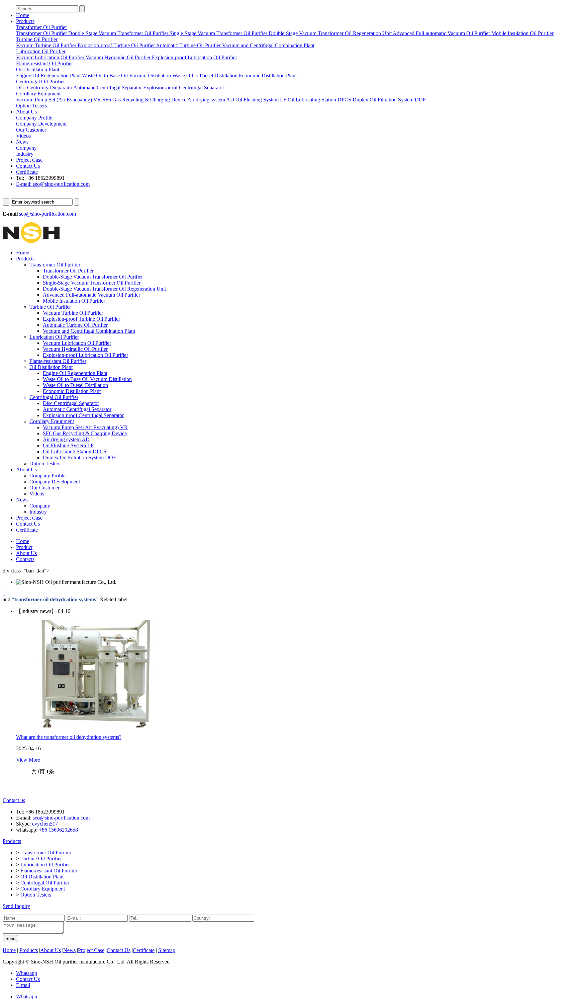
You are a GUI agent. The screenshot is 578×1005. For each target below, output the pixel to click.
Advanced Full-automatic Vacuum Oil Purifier (91, 295)
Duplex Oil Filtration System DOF (79, 457)
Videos (36, 493)
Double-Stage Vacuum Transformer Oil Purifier (93, 277)
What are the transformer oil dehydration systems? (68, 737)
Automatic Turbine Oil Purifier (75, 325)
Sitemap (166, 950)
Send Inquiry (16, 906)
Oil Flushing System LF (68, 445)
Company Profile (47, 475)
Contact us (14, 800)
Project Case (29, 160)
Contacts (25, 559)
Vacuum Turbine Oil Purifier (73, 313)
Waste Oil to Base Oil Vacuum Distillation (87, 379)
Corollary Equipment (51, 421)
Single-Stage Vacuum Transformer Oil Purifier (91, 283)
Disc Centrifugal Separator (71, 403)
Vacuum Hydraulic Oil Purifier (75, 349)
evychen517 (45, 824)
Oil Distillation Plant (51, 367)
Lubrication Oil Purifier (54, 337)
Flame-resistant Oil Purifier (57, 361)
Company (39, 506)
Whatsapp (26, 973)
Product (24, 547)
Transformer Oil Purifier (54, 264)
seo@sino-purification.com (47, 214)
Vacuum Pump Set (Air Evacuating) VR (85, 427)
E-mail (23, 985)
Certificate (27, 172)
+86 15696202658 (58, 830)
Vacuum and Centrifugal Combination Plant (89, 331)
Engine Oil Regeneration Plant (75, 373)
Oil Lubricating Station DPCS (74, 451)
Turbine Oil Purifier (50, 307)
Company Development (54, 481)
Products (25, 21)
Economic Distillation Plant (72, 391)
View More (28, 760)
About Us (26, 111)
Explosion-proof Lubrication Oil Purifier (85, 355)
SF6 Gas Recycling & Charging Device (85, 433)
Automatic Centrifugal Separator (77, 409)
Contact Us (28, 166)
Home (22, 15)
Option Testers (44, 463)
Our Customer (44, 487)
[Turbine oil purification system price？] (96, 725)
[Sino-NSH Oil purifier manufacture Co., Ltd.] (31, 241)
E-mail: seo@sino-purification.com (53, 184)
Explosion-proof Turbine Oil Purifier (81, 319)
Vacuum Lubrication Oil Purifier (77, 343)
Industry (38, 512)
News (22, 142)
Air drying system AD (66, 439)
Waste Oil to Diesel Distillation (75, 385)
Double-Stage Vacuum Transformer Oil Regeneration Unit (104, 289)
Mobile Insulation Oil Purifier (74, 301)
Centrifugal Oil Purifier (53, 397)
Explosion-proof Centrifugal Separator (83, 415)
